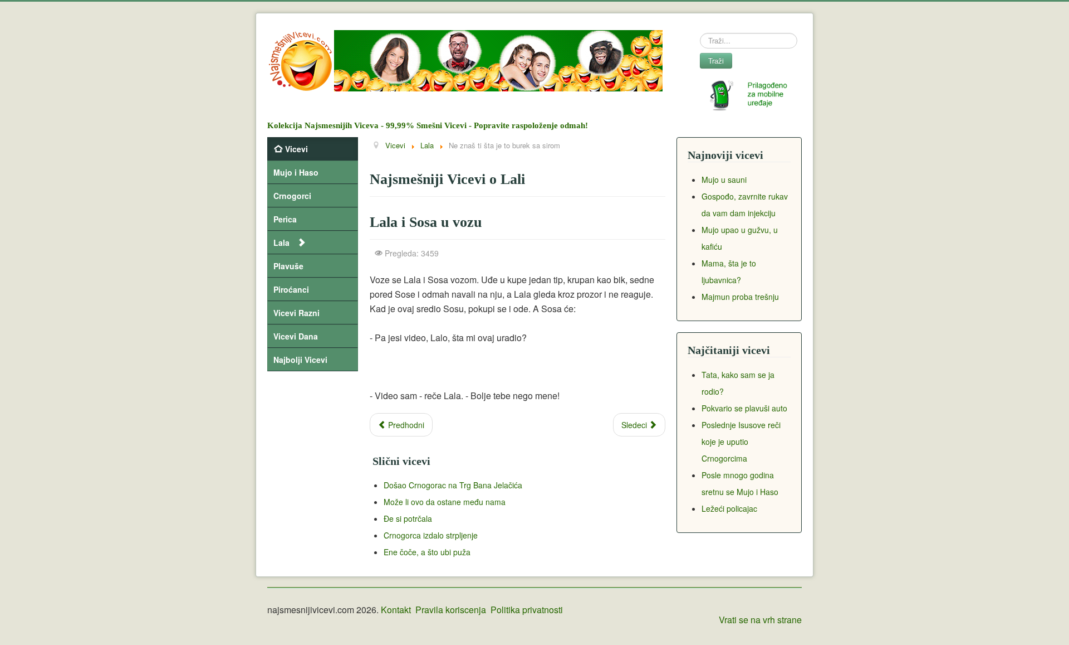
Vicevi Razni (296, 312)
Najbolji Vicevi (300, 359)
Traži (716, 60)
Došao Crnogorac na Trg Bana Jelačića (453, 485)
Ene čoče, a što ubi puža (427, 551)
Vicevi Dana (295, 336)
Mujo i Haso (295, 172)
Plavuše (288, 265)
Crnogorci (292, 195)
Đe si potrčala (408, 518)
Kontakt (396, 609)
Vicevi (296, 148)
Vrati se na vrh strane (760, 619)
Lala (281, 242)
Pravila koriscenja (450, 609)
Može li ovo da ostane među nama (445, 501)
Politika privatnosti (527, 609)
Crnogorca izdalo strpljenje (431, 535)
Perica (285, 219)
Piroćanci (291, 289)
